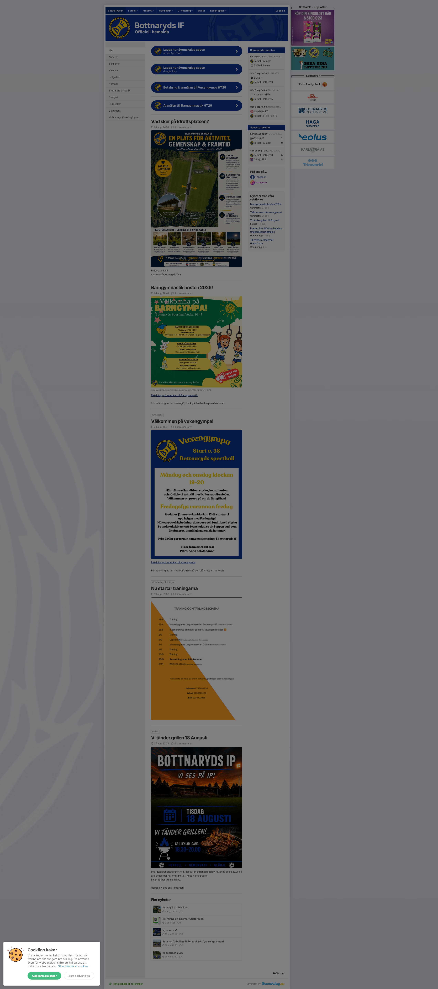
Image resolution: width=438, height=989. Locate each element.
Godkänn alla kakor (44, 975)
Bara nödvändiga (79, 975)
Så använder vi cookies (73, 966)
